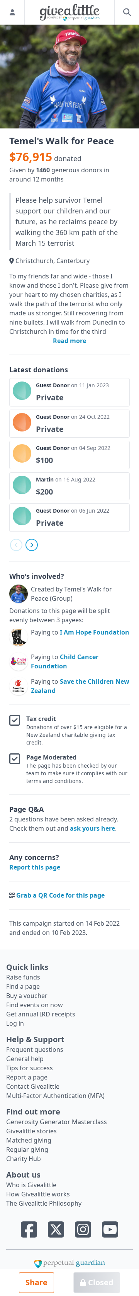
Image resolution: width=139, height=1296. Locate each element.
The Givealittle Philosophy (43, 1203)
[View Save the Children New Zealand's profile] (18, 686)
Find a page (23, 986)
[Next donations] (32, 545)
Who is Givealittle (31, 1185)
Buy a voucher (26, 995)
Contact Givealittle (32, 1086)
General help (25, 1058)
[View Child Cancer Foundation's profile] (18, 661)
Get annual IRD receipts (40, 1014)
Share (36, 1282)
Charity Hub (23, 1158)
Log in (15, 1023)
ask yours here (92, 828)
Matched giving (28, 1140)
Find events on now (34, 1005)
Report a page (26, 1077)
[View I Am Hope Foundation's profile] (18, 637)
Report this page (34, 867)
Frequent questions (34, 1049)
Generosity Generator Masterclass (56, 1122)
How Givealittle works (38, 1194)
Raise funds (23, 977)
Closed (100, 1282)
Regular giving (27, 1149)
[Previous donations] (16, 545)
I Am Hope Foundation (94, 632)
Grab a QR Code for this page (60, 895)
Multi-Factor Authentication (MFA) (55, 1095)
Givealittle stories (31, 1131)
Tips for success (29, 1068)
